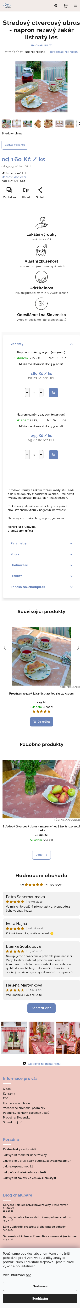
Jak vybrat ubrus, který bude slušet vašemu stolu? (37, 1160)
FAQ (5, 1098)
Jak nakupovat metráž (18, 1166)
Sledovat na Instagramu (44, 1063)
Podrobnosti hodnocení (62, 51)
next (78, 648)
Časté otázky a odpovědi (19, 1149)
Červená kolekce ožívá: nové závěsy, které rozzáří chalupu (36, 1206)
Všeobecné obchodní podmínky (24, 1108)
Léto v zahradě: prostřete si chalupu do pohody (34, 1226)
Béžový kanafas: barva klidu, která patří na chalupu (37, 1217)
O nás (7, 1088)
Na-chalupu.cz (41, 45)
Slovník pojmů (12, 1122)
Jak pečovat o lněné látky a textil (25, 1172)
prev (5, 648)
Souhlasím (40, 1298)
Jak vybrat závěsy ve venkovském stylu (29, 1178)
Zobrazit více (41, 1008)
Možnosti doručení (14, 177)
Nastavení (40, 1286)
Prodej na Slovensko (16, 1117)
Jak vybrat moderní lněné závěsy (25, 1155)
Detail (39, 854)
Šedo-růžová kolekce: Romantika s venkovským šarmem (40, 1236)
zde (28, 1275)
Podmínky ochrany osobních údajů (26, 1112)
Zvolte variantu (15, 144)
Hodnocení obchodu (41, 875)
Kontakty (9, 1093)
